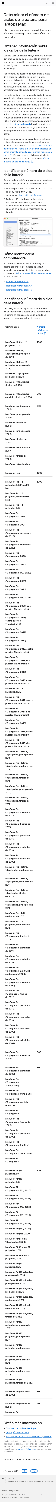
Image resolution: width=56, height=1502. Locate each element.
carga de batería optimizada (17, 124)
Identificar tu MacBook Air (19, 285)
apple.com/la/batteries (26, 1449)
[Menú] (53, 3)
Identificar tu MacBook (17, 281)
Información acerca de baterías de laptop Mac (29, 1436)
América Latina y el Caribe (10, 1491)
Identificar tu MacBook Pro (19, 290)
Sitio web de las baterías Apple (21, 1428)
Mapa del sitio (24, 1497)
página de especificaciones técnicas (33, 273)
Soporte (11, 1478)
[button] (46, 3)
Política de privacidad (9, 1497)
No (34, 1471)
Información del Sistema (29, 195)
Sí (24, 1471)
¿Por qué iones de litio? (17, 1432)
